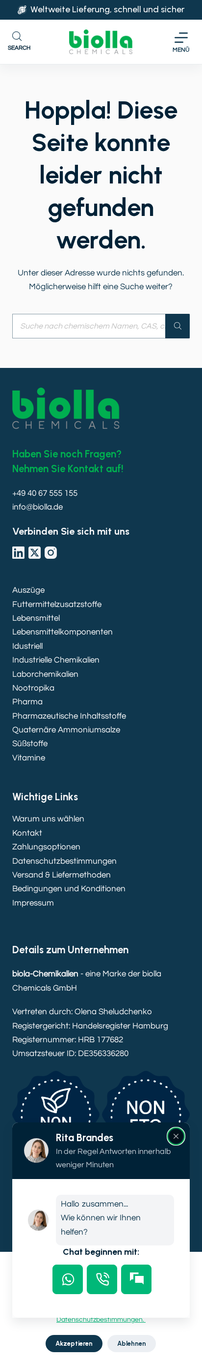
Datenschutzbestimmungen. (101, 1319)
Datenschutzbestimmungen (64, 861)
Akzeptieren (74, 1343)
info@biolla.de (37, 507)
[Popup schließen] (176, 1136)
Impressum (33, 903)
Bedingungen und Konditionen (69, 888)
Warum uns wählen (48, 819)
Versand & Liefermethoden (61, 875)
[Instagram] (51, 552)
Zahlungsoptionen (46, 847)
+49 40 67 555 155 (44, 493)
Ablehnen (131, 1343)
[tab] (67, 1279)
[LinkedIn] (18, 552)
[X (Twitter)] (34, 552)
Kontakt (27, 833)
